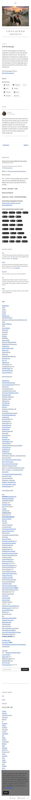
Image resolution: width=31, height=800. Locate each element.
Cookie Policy (9, 788)
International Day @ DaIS (9, 543)
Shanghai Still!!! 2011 (7, 661)
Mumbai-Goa (5, 316)
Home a (8, 582)
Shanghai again (6, 549)
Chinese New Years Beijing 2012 (10, 606)
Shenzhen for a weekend (8, 551)
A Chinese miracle (7, 557)
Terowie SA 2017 (6, 447)
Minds (3, 738)
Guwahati (4, 334)
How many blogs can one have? (10, 628)
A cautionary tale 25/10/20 (9, 391)
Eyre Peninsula (6, 328)
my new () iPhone (7, 610)
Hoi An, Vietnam (6, 569)
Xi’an (3, 515)
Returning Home (6, 458)
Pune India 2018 (6, 427)
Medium (4, 766)
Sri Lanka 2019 (6, 403)
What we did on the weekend (9, 630)
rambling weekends (7, 577)
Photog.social (5, 752)
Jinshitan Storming (7, 575)
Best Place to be (5, 511)
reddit (3, 760)
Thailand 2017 (5, 451)
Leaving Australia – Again (9, 484)
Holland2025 (5, 306)
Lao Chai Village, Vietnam (9, 571)
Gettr (3, 768)
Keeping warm (6, 608)
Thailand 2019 (5, 405)
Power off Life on (6, 539)
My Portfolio (5, 742)
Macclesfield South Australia (9, 413)
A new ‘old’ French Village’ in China (11, 632)
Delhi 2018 (5, 437)
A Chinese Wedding (7, 636)
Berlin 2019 (5, 411)
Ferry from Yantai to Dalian (9, 586)
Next (3, 507)
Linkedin (4, 713)
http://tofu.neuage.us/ (8, 73)
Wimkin (4, 762)
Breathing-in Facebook (8, 541)
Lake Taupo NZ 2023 (7, 370)
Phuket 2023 (5, 350)
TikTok (4, 725)
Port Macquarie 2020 (7, 389)
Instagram (5, 717)
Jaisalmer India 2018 (7, 431)
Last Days (4, 523)
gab (3, 736)
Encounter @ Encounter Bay (9, 555)
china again (5, 563)
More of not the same (8, 462)
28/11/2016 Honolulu (7, 478)
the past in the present (8, 594)
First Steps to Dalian (7, 634)
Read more (15, 258)
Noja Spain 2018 (6, 421)
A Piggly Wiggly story (8, 559)
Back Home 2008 (6, 622)
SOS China (5, 537)
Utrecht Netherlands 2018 (9, 415)
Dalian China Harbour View (9, 573)
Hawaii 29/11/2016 (6, 476)
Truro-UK (4, 271)
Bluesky (4, 719)
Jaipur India (5, 433)
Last (3, 494)
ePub (3, 764)
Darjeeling (5, 332)
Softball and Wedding (8, 498)
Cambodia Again (6, 486)
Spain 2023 (14, 344)
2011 (3, 106)
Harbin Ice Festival (7, 602)
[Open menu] (15, 3)
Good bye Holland (7, 453)
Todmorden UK (6, 352)
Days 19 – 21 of (13, 468)
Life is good (5, 596)
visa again (4, 650)
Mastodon (4, 750)
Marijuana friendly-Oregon (9, 466)
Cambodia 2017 (6, 449)
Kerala (4, 314)
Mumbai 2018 (5, 429)
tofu (5, 106)
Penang (4, 312)
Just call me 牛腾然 (7, 642)
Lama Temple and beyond (9, 529)
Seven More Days (6, 665)
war (3, 277)
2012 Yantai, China (7, 583)
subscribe (25, 669)
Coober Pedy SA (6, 443)
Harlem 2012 (5, 612)
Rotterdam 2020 (6, 395)
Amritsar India (6, 419)
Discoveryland (6, 600)
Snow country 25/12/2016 (10, 464)
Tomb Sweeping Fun (7, 545)
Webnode (4, 748)
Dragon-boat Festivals (8, 531)
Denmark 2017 (6, 439)
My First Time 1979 (7, 376)
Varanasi (4, 336)
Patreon (4, 740)
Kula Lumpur (5, 364)
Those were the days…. (8, 561)
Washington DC (6, 344)
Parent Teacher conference (9, 579)
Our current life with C (8, 385)
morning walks (6, 598)
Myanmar (4, 502)
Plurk (3, 746)
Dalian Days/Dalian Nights (9, 618)
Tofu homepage (6, 624)
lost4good (16, 31)
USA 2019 (4, 407)
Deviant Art (5, 734)
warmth (4, 509)
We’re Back (5, 592)
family (3, 262)
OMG (3, 288)
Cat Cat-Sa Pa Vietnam (8, 565)
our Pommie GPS (6, 527)
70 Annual (11, 474)
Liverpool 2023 (6, 358)
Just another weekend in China (10, 535)
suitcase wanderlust (7, 525)
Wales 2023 (5, 354)
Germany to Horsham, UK (9, 409)
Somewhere (10, 553)
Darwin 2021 (5, 387)
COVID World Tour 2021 (8, 383)
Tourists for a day (6, 614)
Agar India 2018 (6, 435)
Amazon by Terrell (7, 715)
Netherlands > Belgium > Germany (14, 455)
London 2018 (5, 417)
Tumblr (4, 711)
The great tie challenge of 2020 (10, 393)
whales (4, 310)
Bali (3, 253)
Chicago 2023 (5, 346)
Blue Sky (4, 521)
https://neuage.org (8, 168)
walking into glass (7, 547)
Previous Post (6, 145)
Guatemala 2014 (9, 496)
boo (3, 616)
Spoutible (4, 756)
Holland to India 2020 (8, 397)
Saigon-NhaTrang (7, 324)
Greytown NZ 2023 (7, 372)
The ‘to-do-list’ (6, 663)
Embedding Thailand (7, 500)
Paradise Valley (6, 368)
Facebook (4, 723)
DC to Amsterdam (11, 460)
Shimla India (5, 423)
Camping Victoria (6, 366)
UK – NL (4, 360)
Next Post (26, 145)
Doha (3, 308)
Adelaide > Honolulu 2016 (9, 482)
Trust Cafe (5, 729)
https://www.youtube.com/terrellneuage (17, 171)
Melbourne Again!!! (7, 658)
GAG (3, 758)
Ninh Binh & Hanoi (7, 318)
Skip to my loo (6, 533)
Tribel (3, 754)
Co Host (4, 732)
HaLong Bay (5, 657)
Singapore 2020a (6, 399)
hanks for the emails (7, 620)
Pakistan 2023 (5, 362)
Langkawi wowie (6, 504)
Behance (4, 744)
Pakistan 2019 (5, 401)
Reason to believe (6, 519)
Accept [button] (6, 792)
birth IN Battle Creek (7, 348)
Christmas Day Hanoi (8, 567)
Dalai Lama (5, 330)
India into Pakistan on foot (9, 342)
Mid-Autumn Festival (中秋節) (10, 588)
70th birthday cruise (7, 441)
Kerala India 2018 (6, 425)
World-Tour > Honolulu (8, 480)
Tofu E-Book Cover (6, 626)
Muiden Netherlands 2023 (9, 356)
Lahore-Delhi (5, 340)
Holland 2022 (5, 380)
